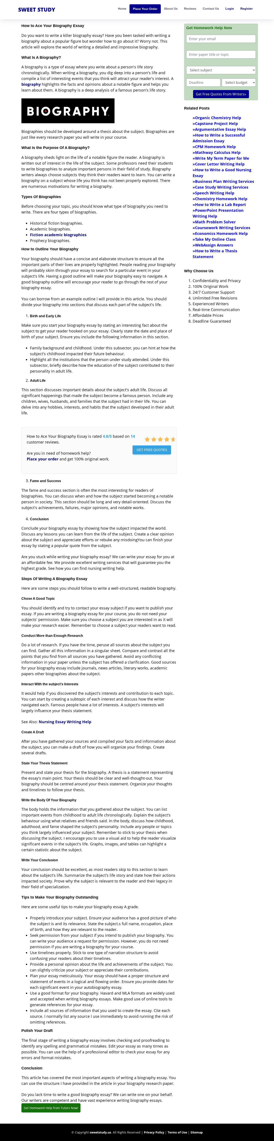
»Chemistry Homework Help (220, 198)
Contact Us (211, 8)
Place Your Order (145, 9)
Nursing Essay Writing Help (65, 721)
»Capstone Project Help (215, 123)
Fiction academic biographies (58, 234)
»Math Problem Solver (214, 221)
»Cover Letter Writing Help (218, 164)
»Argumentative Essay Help (219, 129)
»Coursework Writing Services (221, 227)
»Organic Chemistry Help (217, 117)
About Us (171, 8)
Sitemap (197, 1132)
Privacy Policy (154, 1132)
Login (229, 8)
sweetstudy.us (100, 1132)
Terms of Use (177, 1132)
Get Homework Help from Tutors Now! (51, 1108)
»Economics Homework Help (220, 233)
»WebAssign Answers (213, 245)
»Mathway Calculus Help (216, 152)
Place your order (42, 459)
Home (122, 8)
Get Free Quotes (152, 450)
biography (31, 84)
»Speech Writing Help (213, 192)
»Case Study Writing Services (220, 187)
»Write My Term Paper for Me (221, 158)
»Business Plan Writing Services (223, 181)
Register (246, 8)
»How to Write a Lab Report (219, 204)
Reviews (190, 8)
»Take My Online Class (214, 239)
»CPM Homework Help (214, 146)
